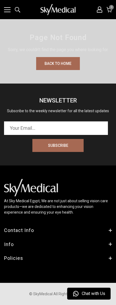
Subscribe (58, 145)
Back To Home (58, 63)
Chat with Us (93, 293)
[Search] (17, 9)
